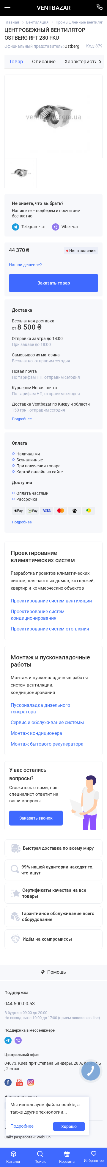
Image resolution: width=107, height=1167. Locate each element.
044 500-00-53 (19, 1004)
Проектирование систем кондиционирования (37, 615)
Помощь (56, 972)
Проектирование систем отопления (50, 629)
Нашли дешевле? (25, 264)
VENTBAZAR (53, 7)
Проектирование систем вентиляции (51, 601)
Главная (11, 22)
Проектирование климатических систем (43, 556)
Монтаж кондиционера (36, 733)
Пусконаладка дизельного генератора (40, 708)
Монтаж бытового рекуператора (47, 744)
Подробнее (22, 419)
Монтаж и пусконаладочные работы (50, 661)
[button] (100, 61)
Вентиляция (37, 22)
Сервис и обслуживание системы (47, 722)
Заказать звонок (36, 818)
